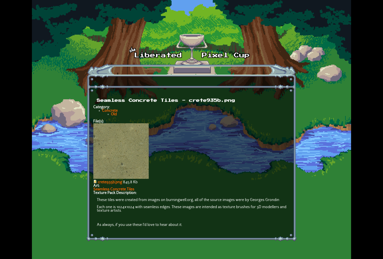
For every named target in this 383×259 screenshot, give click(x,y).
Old (114, 114)
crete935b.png (110, 182)
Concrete (110, 111)
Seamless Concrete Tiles (113, 189)
